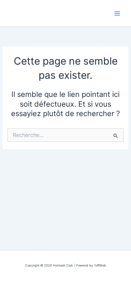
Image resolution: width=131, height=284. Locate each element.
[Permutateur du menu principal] (117, 13)
